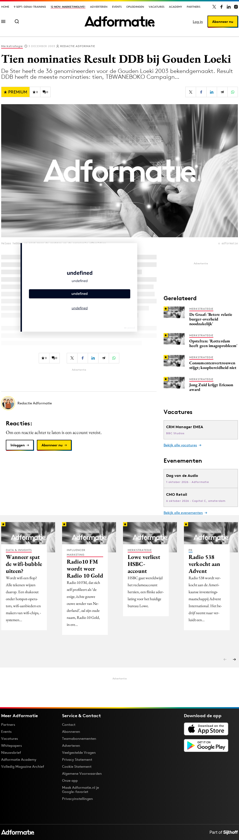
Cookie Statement (76, 766)
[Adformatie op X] (214, 7)
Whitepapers (11, 745)
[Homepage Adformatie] (119, 21)
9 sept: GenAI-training (30, 6)
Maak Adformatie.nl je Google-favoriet (80, 789)
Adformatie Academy (18, 759)
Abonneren (71, 731)
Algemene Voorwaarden (82, 773)
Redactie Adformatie (77, 46)
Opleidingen (135, 6)
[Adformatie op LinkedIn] (229, 7)
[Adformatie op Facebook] (221, 7)
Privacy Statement (77, 759)
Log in (198, 21)
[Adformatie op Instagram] (236, 7)
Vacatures (156, 6)
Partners (193, 6)
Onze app (70, 780)
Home (5, 6)
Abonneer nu (222, 21)
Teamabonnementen (79, 738)
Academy (175, 6)
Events (117, 6)
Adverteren (98, 6)
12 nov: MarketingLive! (68, 6)
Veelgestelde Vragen (79, 752)
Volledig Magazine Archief (22, 766)
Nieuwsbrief (11, 752)
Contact (68, 724)
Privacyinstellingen (77, 799)
